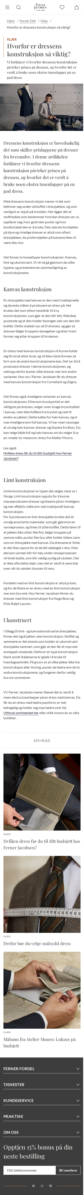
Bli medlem (68, 1170)
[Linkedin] (50, 1186)
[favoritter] (62, 7)
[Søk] (18, 7)
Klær (44, 21)
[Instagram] (42, 1186)
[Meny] (7, 7)
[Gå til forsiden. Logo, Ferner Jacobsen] (40, 7)
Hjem (11, 21)
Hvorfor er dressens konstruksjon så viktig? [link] (38, 27)
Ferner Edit (28, 21)
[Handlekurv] (77, 7)
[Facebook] (33, 1186)
